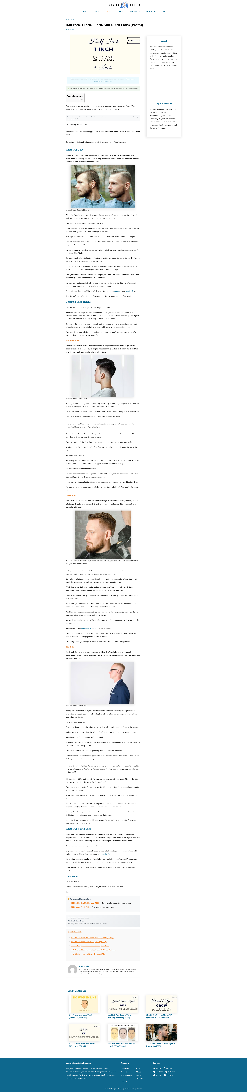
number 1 (118, 291)
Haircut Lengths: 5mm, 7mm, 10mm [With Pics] (90, 945)
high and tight (104, 854)
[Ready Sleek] (124, 4)
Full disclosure (108, 81)
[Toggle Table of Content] (80, 99)
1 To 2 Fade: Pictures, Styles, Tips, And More (88, 954)
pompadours (86, 628)
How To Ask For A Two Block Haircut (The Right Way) (92, 937)
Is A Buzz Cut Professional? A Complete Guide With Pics (93, 949)
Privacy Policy (136, 1089)
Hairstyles (70, 20)
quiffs (96, 628)
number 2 (129, 291)
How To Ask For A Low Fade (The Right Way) (89, 941)
